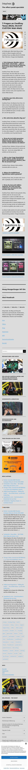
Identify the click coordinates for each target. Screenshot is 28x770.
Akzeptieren (14, 757)
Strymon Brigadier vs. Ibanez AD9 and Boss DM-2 (13, 276)
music (12, 642)
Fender (12, 630)
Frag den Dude (6, 730)
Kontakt (4, 343)
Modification (10, 639)
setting (22, 650)
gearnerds (9, 633)
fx (15, 630)
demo (17, 625)
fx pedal (20, 630)
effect (12, 627)
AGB (3, 335)
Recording (15, 647)
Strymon (10, 653)
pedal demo (18, 645)
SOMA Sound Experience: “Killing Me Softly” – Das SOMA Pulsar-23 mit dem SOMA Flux (14, 493)
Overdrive (18, 642)
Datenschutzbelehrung (14, 768)
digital (22, 625)
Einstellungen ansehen (14, 765)
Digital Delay (6, 627)
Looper (18, 636)
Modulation (6, 642)
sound (4, 653)
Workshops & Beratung (8, 720)
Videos (4, 324)
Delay (12, 625)
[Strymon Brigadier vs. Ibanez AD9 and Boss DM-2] (13, 266)
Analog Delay (11, 622)
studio (16, 653)
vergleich (20, 656)
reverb (11, 650)
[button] (26, 743)
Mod (4, 639)
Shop (3, 328)
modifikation (18, 639)
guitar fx (5, 636)
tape (20, 653)
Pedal (4, 645)
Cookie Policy (6, 768)
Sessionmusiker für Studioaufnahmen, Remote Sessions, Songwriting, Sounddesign (12, 725)
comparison (6, 625)
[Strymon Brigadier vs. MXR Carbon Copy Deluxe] (13, 245)
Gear (3, 320)
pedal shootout (7, 647)
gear (4, 633)
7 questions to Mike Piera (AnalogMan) (10, 233)
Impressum (22, 768)
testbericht (13, 656)
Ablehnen (14, 761)
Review (17, 650)
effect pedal (19, 627)
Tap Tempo (6, 656)
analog (4, 622)
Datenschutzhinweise (8, 339)
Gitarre (16, 633)
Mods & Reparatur (7, 717)
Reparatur (5, 650)
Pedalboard (10, 645)
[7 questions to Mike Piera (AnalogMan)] (13, 225)
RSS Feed (6, 507)
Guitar (20, 633)
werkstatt (5, 659)
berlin (18, 622)
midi (22, 636)
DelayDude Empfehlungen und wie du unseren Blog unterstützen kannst (12, 741)
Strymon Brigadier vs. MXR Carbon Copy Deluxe (12, 254)
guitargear (11, 636)
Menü (4, 11)
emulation (5, 630)
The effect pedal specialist (13, 7)
